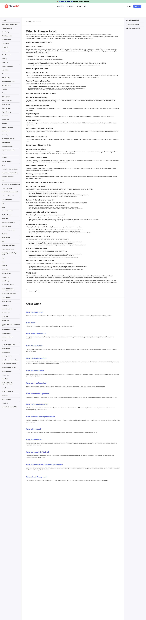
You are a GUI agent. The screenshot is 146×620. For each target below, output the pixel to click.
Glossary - (29, 21)
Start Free (137, 6)
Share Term (32, 291)
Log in (129, 6)
